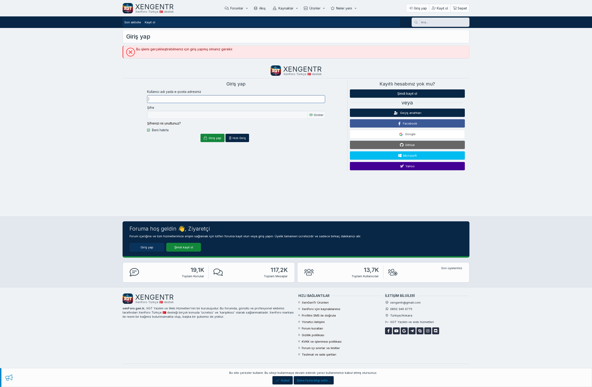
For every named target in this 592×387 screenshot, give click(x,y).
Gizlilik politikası (313, 335)
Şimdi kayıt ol (407, 93)
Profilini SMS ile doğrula (319, 315)
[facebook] (388, 330)
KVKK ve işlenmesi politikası (322, 341)
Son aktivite (132, 22)
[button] (247, 8)
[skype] (419, 330)
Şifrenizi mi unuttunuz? (164, 123)
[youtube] (396, 330)
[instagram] (427, 330)
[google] (404, 330)
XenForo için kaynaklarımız (321, 309)
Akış (262, 8)
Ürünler (315, 8)
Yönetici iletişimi (313, 322)
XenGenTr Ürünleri (315, 302)
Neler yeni (344, 8)
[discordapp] (435, 330)
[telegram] (412, 330)
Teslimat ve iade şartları (319, 354)
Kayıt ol (150, 22)
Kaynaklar (285, 8)
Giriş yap (147, 247)
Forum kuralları (312, 328)
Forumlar (236, 8)
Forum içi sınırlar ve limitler (321, 348)
